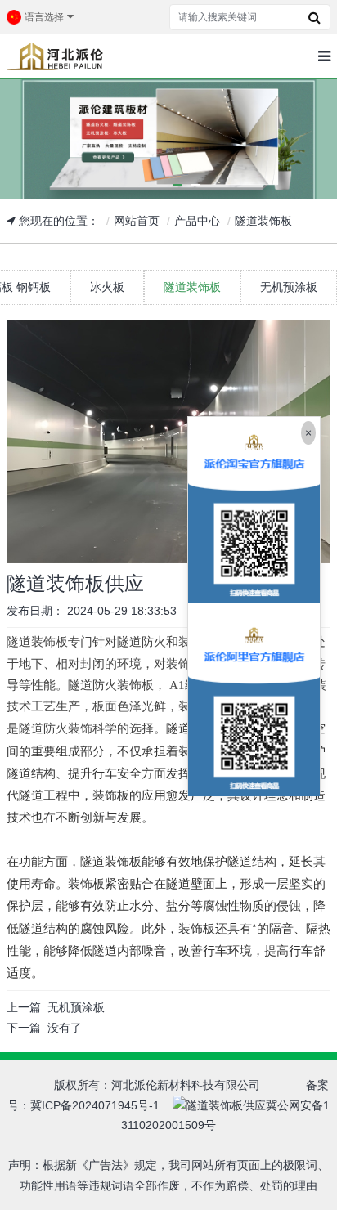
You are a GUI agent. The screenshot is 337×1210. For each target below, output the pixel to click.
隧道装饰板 (263, 220)
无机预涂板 (76, 1007)
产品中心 (197, 220)
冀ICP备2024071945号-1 (95, 1105)
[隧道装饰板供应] (168, 441)
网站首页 (137, 220)
